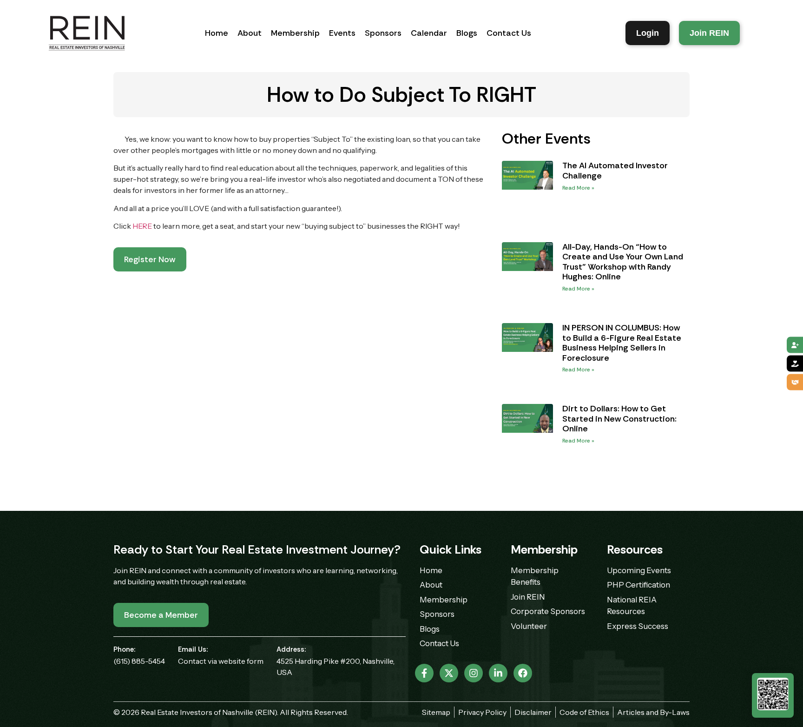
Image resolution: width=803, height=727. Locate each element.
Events (342, 33)
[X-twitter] (449, 673)
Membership (295, 33)
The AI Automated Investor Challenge (615, 170)
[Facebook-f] (424, 673)
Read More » (578, 188)
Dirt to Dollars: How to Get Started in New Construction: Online (619, 418)
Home (216, 33)
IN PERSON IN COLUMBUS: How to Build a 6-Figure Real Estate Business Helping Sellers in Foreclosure (621, 343)
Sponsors (383, 33)
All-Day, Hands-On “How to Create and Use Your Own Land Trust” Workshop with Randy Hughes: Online (622, 262)
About (249, 33)
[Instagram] (473, 673)
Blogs (466, 33)
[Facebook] (522, 673)
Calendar (429, 33)
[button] (149, 259)
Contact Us (509, 33)
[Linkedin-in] (498, 673)
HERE (142, 226)
